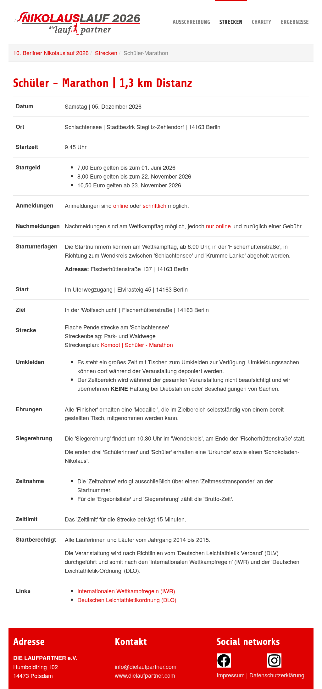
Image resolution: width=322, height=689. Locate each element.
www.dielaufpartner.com (145, 675)
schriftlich (154, 205)
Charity (261, 22)
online (120, 205)
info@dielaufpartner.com (145, 666)
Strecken (230, 22)
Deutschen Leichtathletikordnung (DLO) (126, 599)
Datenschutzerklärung (276, 675)
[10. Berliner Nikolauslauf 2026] (77, 11)
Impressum (231, 675)
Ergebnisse (295, 22)
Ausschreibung (191, 22)
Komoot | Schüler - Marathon (137, 344)
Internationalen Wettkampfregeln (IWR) (126, 591)
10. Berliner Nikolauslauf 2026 (51, 52)
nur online (218, 226)
